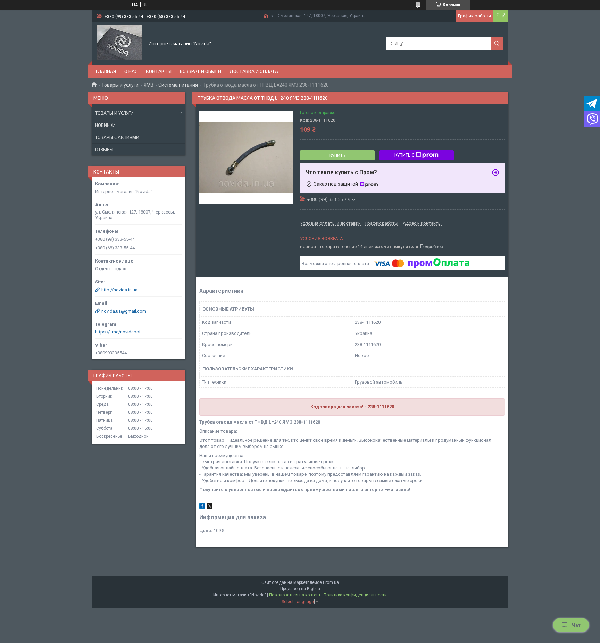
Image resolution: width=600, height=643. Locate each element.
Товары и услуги (120, 85)
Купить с (404, 155)
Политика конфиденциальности (355, 595)
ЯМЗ (148, 85)
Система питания (178, 85)
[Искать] (497, 43)
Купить (337, 155)
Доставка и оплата (254, 71)
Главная (106, 71)
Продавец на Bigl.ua (300, 588)
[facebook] (202, 507)
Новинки (105, 125)
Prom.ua (331, 582)
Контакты (159, 71)
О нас (131, 71)
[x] (209, 507)
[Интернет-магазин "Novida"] (119, 42)
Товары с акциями (117, 137)
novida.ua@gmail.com (123, 311)
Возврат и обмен (200, 71)
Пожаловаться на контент (294, 595)
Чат (576, 625)
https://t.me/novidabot (118, 332)
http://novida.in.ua (119, 289)
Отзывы (104, 149)
